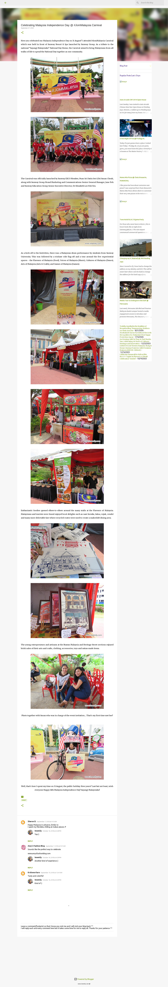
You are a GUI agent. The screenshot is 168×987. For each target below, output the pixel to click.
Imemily (38, 831)
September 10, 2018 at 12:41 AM (51, 872)
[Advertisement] (67, 956)
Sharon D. (32, 821)
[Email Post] (22, 797)
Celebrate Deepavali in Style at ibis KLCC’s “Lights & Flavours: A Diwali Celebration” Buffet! (134, 356)
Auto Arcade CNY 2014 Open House (133, 100)
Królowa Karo (34, 872)
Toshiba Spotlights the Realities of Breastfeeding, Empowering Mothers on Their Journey (134, 328)
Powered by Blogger (85, 979)
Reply (30, 841)
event (24, 800)
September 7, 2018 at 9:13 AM (47, 821)
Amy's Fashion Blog (36, 846)
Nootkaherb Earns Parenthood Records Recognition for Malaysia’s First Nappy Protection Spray (135, 335)
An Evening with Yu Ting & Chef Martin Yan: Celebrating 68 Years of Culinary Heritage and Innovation (135, 341)
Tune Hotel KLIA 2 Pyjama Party (132, 219)
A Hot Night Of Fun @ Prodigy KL (132, 138)
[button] (22, 32)
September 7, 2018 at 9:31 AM (56, 846)
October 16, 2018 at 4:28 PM (52, 831)
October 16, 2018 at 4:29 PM (52, 857)
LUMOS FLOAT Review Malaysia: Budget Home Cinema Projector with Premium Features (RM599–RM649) (136, 348)
